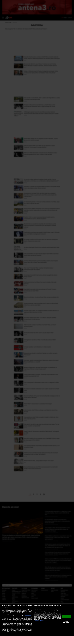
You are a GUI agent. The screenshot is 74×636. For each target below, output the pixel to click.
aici (11, 626)
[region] (37, 619)
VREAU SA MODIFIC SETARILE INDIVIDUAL (66, 621)
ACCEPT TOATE (66, 616)
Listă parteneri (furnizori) (39, 620)
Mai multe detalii (28, 615)
